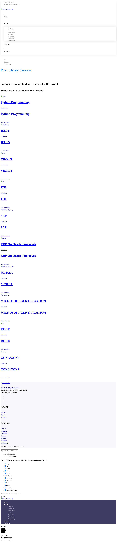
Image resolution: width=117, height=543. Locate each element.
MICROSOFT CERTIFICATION (23, 301)
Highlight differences (12, 456)
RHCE (5, 329)
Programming (4, 108)
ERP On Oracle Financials (18, 244)
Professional (4, 193)
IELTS (5, 130)
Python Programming (15, 102)
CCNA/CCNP (10, 357)
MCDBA (7, 272)
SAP (4, 215)
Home (5, 59)
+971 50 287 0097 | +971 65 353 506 (10, 387)
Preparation (4, 136)
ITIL (4, 187)
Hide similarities (10, 454)
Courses (6, 62)
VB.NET (6, 159)
